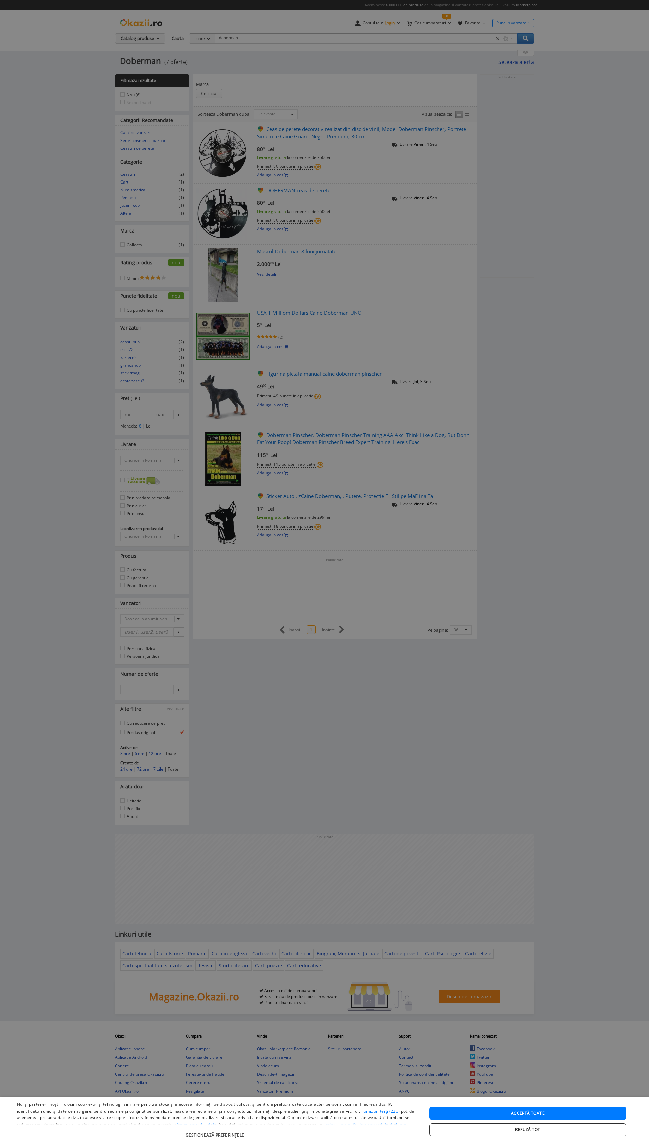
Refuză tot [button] (527, 1129)
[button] (216, 1132)
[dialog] (324, 1121)
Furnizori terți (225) (380, 1111)
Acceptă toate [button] (528, 1113)
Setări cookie (337, 1124)
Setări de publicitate (197, 1124)
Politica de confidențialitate (379, 1124)
